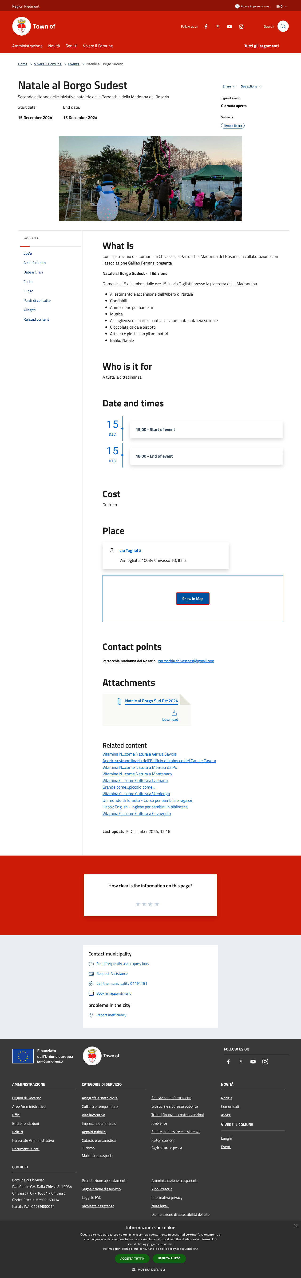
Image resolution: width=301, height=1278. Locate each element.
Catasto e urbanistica (99, 1140)
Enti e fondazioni (25, 1123)
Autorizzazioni (162, 1140)
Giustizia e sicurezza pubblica (174, 1106)
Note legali (160, 1206)
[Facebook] (204, 26)
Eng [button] (279, 6)
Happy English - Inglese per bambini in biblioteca (145, 807)
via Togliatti (130, 550)
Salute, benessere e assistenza (175, 1131)
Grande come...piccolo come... (129, 787)
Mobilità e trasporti (97, 1155)
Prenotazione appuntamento (104, 1180)
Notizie (226, 1098)
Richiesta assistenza (98, 1206)
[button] (150, 1269)
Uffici (16, 1115)
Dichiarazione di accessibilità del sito (180, 1214)
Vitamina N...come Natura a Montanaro (137, 774)
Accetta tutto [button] (132, 1259)
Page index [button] (31, 238)
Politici (17, 1132)
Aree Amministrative (29, 1106)
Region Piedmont (26, 6)
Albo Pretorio (161, 1189)
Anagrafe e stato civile (100, 1098)
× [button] (295, 1226)
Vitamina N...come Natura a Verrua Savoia (139, 754)
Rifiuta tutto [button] (169, 1258)
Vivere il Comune (48, 64)
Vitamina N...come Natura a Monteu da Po (140, 767)
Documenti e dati (26, 1149)
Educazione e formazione (171, 1097)
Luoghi (226, 1138)
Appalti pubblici (94, 1132)
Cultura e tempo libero (100, 1106)
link (195, 1249)
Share (227, 86)
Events (73, 64)
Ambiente (159, 1123)
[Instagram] (239, 26)
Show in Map (192, 598)
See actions (249, 86)
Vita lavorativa (93, 1115)
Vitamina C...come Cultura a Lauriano (135, 780)
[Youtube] (227, 26)
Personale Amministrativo (33, 1140)
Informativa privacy (166, 1197)
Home (22, 64)
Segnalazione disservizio (101, 1189)
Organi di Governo (26, 1098)
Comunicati (230, 1106)
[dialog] (150, 1249)
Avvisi (226, 1115)
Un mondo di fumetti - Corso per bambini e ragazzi (147, 800)
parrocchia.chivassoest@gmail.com (186, 661)
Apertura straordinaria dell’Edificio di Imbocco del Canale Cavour (159, 760)
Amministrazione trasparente (174, 1180)
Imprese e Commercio (99, 1123)
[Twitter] (216, 26)
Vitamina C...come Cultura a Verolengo (136, 793)
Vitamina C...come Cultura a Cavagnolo (137, 813)
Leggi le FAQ (92, 1197)
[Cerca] (283, 26)
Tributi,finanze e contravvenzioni (177, 1114)
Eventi (226, 1147)
